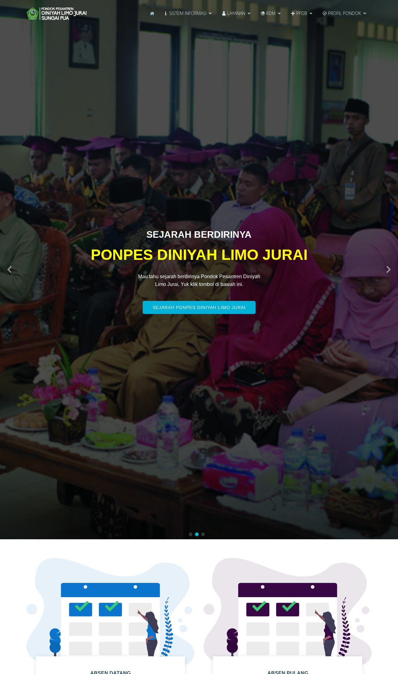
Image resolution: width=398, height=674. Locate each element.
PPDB (301, 13)
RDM (270, 13)
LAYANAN (235, 13)
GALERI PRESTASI (199, 320)
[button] (10, 269)
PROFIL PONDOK (344, 13)
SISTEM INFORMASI (187, 13)
